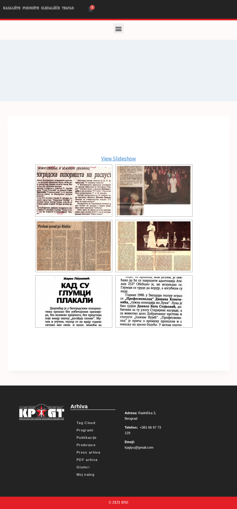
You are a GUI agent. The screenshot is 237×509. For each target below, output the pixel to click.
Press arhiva (89, 452)
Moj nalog (85, 474)
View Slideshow (118, 158)
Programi (85, 430)
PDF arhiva (87, 460)
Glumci (83, 467)
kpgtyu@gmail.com (139, 447)
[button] (119, 28)
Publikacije (87, 437)
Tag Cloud (86, 423)
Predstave (86, 445)
